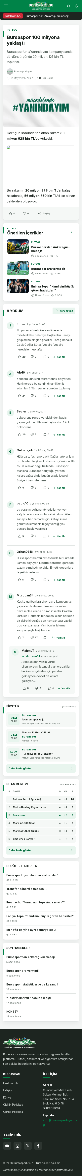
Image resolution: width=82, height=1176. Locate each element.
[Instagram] (17, 1146)
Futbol (12, 29)
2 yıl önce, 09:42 (43, 450)
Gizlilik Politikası (13, 1104)
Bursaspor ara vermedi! (48, 268)
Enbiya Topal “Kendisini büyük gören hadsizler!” (40, 916)
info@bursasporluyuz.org (60, 1122)
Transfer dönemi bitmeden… (26, 888)
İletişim (7, 1090)
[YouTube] (7, 1146)
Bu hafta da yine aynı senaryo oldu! (31, 929)
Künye (7, 1097)
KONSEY (12, 1011)
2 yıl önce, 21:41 (35, 372)
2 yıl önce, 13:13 (45, 650)
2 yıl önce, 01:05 (36, 324)
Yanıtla (61, 356)
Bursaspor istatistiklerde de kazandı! (32, 984)
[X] (28, 1146)
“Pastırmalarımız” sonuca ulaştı (28, 998)
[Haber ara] (68, 6)
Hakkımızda (10, 1083)
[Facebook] (38, 1146)
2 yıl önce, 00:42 (44, 595)
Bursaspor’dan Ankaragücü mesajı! (47, 15)
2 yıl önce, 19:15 (43, 551)
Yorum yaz (66, 310)
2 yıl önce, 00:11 (37, 411)
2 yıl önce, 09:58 (39, 503)
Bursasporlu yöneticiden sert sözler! (32, 875)
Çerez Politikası (13, 1111)
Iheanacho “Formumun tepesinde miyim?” (35, 902)
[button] (6, 6)
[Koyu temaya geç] (76, 6)
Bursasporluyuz (23, 71)
